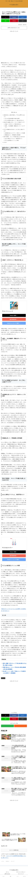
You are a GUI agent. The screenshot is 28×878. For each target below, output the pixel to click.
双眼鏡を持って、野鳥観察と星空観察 (12, 134)
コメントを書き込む (14, 850)
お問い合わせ (7, 873)
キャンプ (3, 678)
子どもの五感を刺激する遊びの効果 (12, 118)
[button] (22, 20)
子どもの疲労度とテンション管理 (12, 140)
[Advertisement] (14, 46)
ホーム (7, 872)
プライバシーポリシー (20, 872)
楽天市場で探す (13, 319)
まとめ (5, 142)
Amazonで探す (13, 315)
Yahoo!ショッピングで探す (13, 323)
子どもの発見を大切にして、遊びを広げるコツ (14, 120)
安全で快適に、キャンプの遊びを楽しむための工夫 (14, 136)
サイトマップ (21, 873)
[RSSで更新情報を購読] (20, 726)
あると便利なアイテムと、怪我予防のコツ (13, 138)
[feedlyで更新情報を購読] (7, 726)
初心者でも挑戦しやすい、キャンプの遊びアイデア (14, 122)
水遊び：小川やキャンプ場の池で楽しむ (13, 124)
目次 (12, 112)
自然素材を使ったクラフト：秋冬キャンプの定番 (15, 133)
